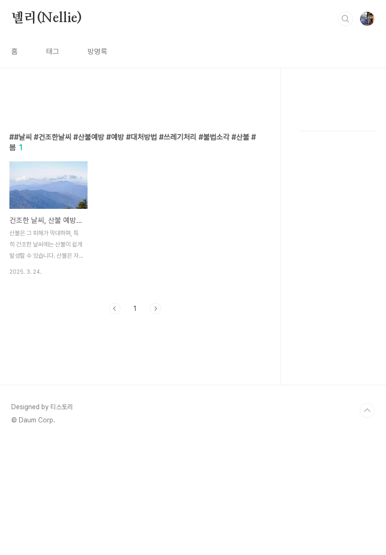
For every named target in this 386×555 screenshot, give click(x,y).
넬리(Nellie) (46, 18)
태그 (52, 51)
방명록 (97, 51)
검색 (345, 19)
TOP (367, 410)
